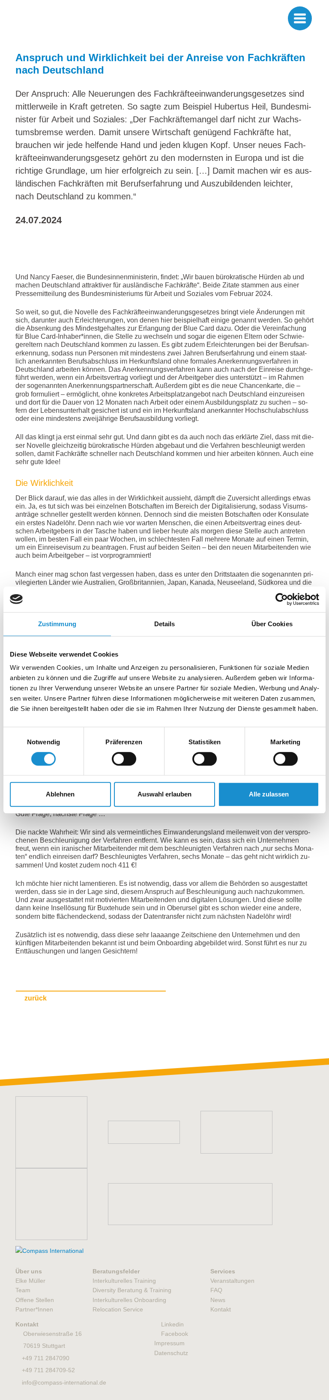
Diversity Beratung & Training (132, 1290)
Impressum (169, 1343)
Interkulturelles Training (124, 1280)
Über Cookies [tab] (272, 623)
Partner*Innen (34, 1309)
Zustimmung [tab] (57, 623)
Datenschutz (171, 1353)
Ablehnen (60, 794)
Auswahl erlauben (164, 794)
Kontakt (220, 1309)
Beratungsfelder (116, 1271)
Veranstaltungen (232, 1280)
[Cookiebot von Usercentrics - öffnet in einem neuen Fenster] (281, 599)
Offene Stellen (34, 1299)
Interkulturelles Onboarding (129, 1299)
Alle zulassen (269, 794)
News (217, 1299)
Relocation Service (118, 1309)
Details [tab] (164, 623)
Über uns (28, 1271)
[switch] (124, 759)
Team (22, 1290)
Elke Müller (30, 1280)
